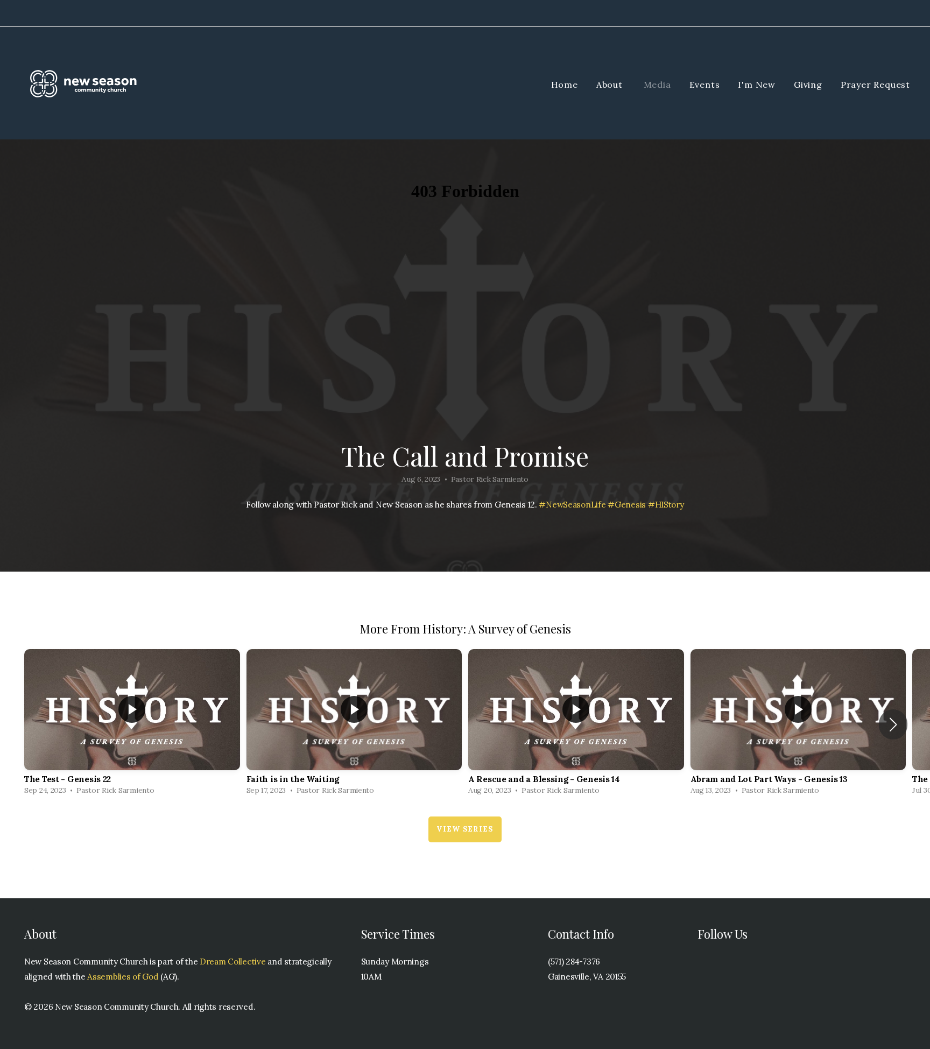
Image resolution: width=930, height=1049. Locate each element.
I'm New (757, 84)
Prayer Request (875, 84)
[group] (132, 724)
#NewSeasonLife (572, 504)
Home (564, 84)
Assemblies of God (123, 976)
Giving (808, 84)
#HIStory (666, 504)
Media (657, 84)
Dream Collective (233, 961)
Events (704, 84)
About (610, 84)
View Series (464, 829)
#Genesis (627, 504)
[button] (893, 724)
